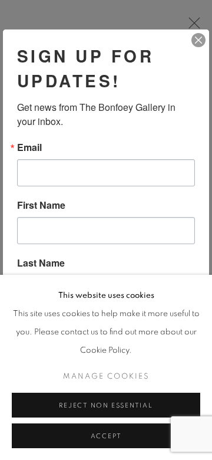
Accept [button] (106, 436)
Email (29, 147)
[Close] (198, 40)
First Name (41, 205)
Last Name (41, 263)
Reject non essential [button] (106, 405)
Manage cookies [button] (106, 376)
